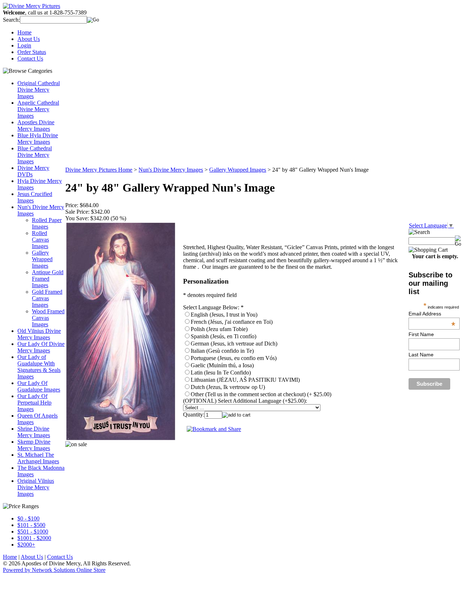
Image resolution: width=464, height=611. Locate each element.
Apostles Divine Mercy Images (35, 125)
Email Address (432, 314)
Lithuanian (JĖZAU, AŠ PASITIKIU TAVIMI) (245, 380)
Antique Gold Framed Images (47, 278)
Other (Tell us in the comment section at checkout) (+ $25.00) (261, 394)
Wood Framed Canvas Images (48, 317)
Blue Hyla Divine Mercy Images (37, 138)
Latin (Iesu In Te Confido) (221, 372)
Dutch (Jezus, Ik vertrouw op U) (228, 387)
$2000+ (26, 544)
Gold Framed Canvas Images (47, 298)
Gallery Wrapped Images (42, 259)
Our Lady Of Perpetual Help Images (34, 402)
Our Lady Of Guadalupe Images (38, 386)
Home (24, 32)
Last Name (421, 354)
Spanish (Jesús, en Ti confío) (223, 336)
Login (24, 45)
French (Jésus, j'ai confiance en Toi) (232, 322)
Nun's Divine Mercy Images (170, 170)
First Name (421, 334)
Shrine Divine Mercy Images (33, 432)
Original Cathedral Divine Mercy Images (38, 89)
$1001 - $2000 (34, 538)
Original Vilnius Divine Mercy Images (35, 487)
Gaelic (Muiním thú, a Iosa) (222, 365)
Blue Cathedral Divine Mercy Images (34, 154)
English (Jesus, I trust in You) (224, 314)
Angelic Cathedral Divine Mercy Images (38, 109)
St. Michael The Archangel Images (38, 458)
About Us (28, 39)
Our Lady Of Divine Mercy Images (41, 347)
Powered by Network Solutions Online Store (54, 570)
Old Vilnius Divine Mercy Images (39, 334)
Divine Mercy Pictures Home (98, 170)
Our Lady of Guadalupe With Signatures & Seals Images (39, 367)
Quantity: (193, 414)
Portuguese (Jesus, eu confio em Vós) (234, 358)
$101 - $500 (31, 525)
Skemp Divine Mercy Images (33, 445)
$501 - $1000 (32, 531)
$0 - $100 (28, 518)
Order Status (31, 52)
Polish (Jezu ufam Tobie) (219, 329)
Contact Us (30, 58)
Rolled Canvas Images (40, 239)
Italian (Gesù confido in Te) (222, 351)
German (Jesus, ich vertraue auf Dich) (234, 343)
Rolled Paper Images (47, 223)
